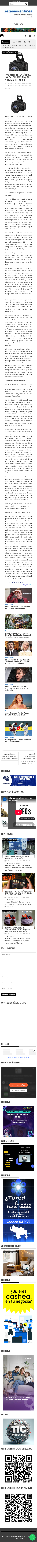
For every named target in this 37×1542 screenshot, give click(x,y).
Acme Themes (19, 1539)
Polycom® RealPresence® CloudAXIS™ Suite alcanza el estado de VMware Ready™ (28, 758)
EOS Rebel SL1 (19, 86)
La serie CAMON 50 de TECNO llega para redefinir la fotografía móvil (17, 857)
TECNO (18, 863)
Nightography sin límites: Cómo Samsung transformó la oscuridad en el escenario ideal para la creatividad (18, 893)
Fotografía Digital (13, 52)
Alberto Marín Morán (24, 83)
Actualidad (5, 52)
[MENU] (1, 35)
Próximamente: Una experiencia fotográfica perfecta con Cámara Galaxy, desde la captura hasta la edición (18, 929)
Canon (11, 86)
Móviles (15, 839)
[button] (32, 1537)
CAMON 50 (12, 863)
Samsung (11, 900)
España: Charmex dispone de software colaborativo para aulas (10, 756)
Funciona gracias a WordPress (12, 1536)
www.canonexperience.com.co (15, 508)
